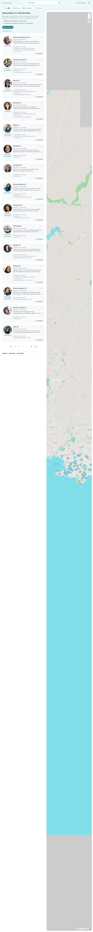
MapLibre (79, 929)
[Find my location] (89, 21)
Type (7, 8)
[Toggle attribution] (90, 929)
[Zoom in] (89, 14)
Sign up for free (7, 27)
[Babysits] (7, 3)
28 (31, 346)
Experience (16, 8)
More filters (39, 8)
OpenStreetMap (86, 929)
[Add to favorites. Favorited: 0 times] (41, 266)
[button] (68, 471)
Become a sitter (81, 2)
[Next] (35, 346)
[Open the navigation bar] (89, 2)
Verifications (28, 8)
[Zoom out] (89, 17)
